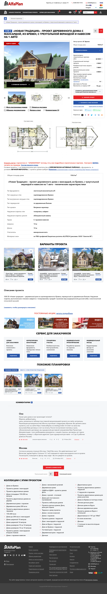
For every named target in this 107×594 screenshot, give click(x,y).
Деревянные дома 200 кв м (16, 506)
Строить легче (10, 163)
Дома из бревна (12, 486)
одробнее (68, 313)
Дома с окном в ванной (51, 513)
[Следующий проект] (56, 474)
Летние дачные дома (85, 503)
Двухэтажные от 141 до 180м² (89, 516)
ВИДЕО (95, 163)
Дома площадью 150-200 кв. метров (17, 495)
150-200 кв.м (11, 514)
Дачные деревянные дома (87, 508)
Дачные (45, 535)
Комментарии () (52, 110)
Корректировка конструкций (36, 569)
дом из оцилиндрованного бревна (48, 296)
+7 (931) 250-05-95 (95, 555)
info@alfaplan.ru (91, 3)
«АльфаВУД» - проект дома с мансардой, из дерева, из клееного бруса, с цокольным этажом (84, 275)
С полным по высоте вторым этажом (88, 525)
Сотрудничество (74, 562)
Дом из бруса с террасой (51, 524)
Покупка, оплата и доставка (36, 553)
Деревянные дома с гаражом (17, 503)
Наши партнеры (53, 575)
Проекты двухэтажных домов (17, 491)
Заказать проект (89, 97)
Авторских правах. (91, 580)
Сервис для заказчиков (47, 12)
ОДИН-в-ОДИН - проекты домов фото (54, 491)
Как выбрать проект (34, 562)
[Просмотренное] (70, 12)
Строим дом (52, 564)
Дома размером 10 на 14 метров (18, 525)
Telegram (88, 110)
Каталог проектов (15, 12)
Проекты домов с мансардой (17, 488)
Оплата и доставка (39, 107)
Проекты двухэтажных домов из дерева (18, 500)
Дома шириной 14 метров (16, 522)
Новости (72, 559)
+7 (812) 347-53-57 (95, 558)
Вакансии (72, 566)
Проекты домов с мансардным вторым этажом (18, 532)
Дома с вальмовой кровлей (52, 485)
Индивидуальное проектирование (58, 547)
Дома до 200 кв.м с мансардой (18, 517)
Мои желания (52, 561)
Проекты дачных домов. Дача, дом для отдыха (53, 506)
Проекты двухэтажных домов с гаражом (18, 510)
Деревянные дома (49, 488)
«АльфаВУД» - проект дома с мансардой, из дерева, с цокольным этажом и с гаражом (31, 389)
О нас (71, 553)
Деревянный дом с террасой (53, 533)
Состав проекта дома (29, 165)
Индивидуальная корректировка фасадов (57, 550)
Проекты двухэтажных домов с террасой (89, 488)
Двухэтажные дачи (85, 485)
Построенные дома (75, 547)
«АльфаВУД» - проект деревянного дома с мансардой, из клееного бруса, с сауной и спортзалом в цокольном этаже (50, 276)
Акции (71, 572)
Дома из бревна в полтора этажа (90, 500)
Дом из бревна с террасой (52, 527)
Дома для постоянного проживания (50, 499)
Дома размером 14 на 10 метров (18, 528)
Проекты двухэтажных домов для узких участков (90, 496)
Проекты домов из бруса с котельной (88, 512)
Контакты (72, 556)
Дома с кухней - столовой (51, 495)
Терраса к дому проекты (51, 510)
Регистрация (10, 564)
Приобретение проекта (30, 12)
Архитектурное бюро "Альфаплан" (9, 551)
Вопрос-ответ (35, 110)
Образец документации (15, 110)
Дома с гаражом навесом (16, 535)
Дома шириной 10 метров (16, 519)
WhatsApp (97, 110)
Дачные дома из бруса (86, 505)
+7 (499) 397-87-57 (95, 561)
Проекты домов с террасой (52, 518)
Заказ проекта (53, 554)
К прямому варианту (19, 84)
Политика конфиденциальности (78, 569)
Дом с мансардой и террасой (53, 521)
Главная (31, 547)
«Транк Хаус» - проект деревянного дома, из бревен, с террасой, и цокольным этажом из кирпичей (16, 275)
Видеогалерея (73, 550)
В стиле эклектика (84, 518)
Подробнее (13, 266)
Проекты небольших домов (52, 503)
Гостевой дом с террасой (51, 530)
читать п (60, 313)
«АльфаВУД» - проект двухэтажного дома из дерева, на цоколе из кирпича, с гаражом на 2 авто (52, 390)
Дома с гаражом (48, 516)
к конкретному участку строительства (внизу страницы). (74, 169)
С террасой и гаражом (86, 492)
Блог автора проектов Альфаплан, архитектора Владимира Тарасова (58, 568)
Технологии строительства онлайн (58, 572)
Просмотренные (53, 558)
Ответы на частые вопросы (36, 559)
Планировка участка (34, 572)
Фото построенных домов (16, 107)
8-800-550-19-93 (78, 3)
